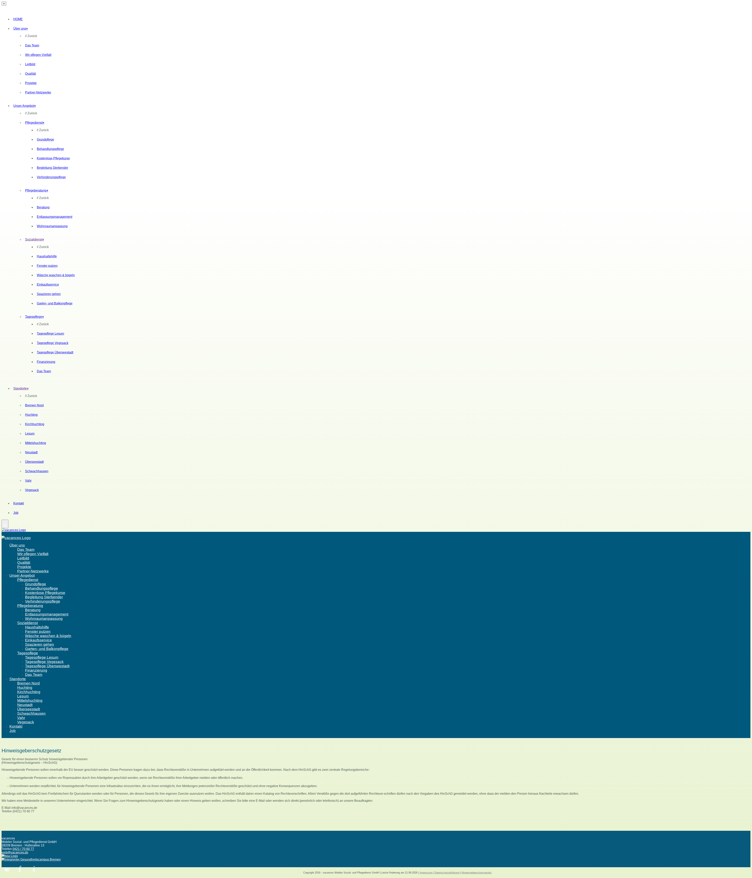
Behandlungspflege (50, 149)
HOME (18, 19)
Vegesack (32, 490)
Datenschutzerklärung (447, 872)
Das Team (32, 45)
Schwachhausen (36, 471)
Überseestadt (34, 461)
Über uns (20, 28)
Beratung (43, 207)
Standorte (21, 388)
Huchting (31, 414)
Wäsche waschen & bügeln (56, 275)
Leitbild (30, 64)
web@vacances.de (15, 852)
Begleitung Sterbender (52, 167)
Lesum (29, 433)
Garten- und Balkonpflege (54, 303)
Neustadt (31, 452)
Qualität (30, 73)
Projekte (31, 83)
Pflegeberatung (36, 190)
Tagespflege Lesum (50, 333)
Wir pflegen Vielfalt (38, 54)
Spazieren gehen (49, 294)
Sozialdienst (34, 239)
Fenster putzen (47, 265)
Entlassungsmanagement (54, 216)
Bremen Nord (34, 405)
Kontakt (18, 503)
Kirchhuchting (34, 424)
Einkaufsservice (48, 284)
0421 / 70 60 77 (23, 849)
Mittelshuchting (35, 443)
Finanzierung (46, 361)
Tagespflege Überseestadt (55, 352)
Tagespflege (34, 316)
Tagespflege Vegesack (52, 343)
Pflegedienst (34, 122)
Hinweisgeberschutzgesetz (476, 872)
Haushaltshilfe (47, 256)
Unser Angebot (24, 105)
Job (15, 512)
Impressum (426, 872)
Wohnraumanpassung (52, 226)
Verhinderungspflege (51, 177)
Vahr (28, 480)
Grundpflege (45, 139)
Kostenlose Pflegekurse (53, 158)
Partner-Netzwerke (38, 92)
